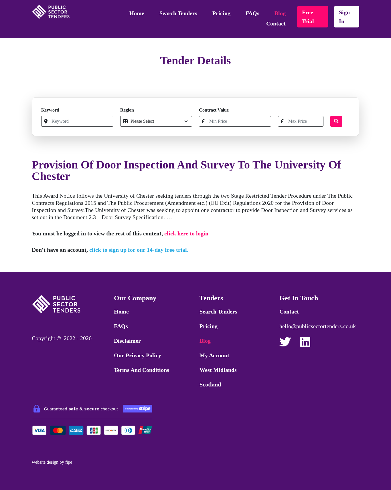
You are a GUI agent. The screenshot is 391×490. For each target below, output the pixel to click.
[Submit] (336, 121)
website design (45, 462)
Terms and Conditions (141, 370)
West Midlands (218, 370)
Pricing (221, 13)
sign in (344, 16)
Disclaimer (127, 341)
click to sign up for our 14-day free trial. (138, 250)
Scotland (210, 384)
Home (136, 13)
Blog (280, 13)
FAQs (252, 13)
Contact (276, 23)
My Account (214, 355)
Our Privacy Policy (137, 355)
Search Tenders (178, 13)
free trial (308, 16)
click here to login (186, 233)
